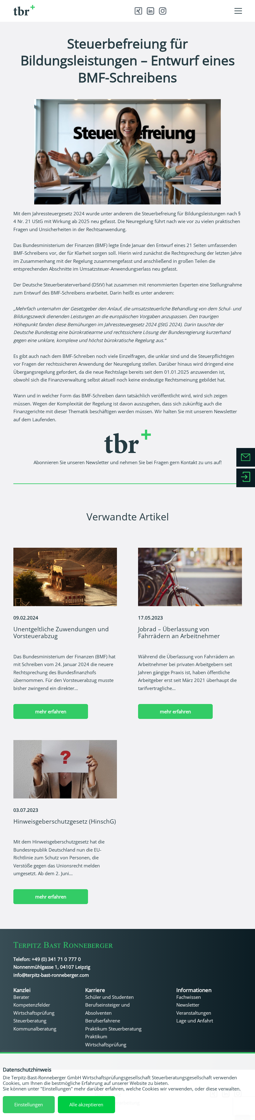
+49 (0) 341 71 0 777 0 (56, 959)
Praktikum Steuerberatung (113, 1029)
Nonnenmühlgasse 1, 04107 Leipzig (51, 967)
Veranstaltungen (193, 1013)
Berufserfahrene (102, 1020)
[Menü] (238, 11)
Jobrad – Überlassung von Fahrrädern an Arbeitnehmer (179, 632)
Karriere (95, 990)
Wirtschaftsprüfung (33, 1013)
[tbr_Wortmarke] (63, 946)
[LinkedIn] (150, 11)
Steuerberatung (29, 1020)
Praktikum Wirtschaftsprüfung (105, 1040)
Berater (21, 997)
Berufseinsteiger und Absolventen (107, 1009)
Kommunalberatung (34, 1029)
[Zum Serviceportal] (245, 478)
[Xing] (138, 11)
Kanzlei (21, 990)
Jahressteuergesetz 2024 (58, 213)
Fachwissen (188, 997)
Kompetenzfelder (31, 1005)
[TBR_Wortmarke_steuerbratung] (59, 10)
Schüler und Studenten (109, 997)
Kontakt (189, 462)
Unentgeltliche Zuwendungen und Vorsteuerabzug (61, 632)
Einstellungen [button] (28, 1104)
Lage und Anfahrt (194, 1020)
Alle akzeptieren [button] (86, 1104)
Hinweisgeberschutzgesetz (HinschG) (64, 821)
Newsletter (97, 462)
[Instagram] (162, 11)
